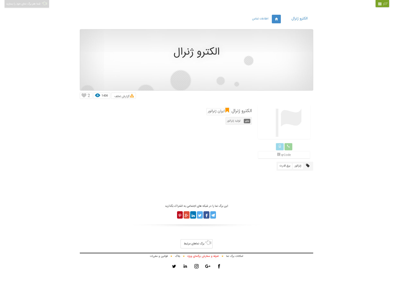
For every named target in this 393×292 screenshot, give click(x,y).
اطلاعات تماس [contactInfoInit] (260, 18)
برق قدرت (285, 166)
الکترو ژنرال (299, 19)
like (84, 95)
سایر (247, 121)
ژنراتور (298, 166)
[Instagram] (196, 266)
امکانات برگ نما (234, 256)
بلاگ (177, 256)
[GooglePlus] (208, 266)
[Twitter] (174, 266)
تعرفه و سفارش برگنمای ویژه (203, 256)
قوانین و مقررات (159, 256)
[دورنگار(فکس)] (280, 146)
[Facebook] (219, 266)
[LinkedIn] (185, 266)
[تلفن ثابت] (288, 146)
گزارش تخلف (121, 96)
